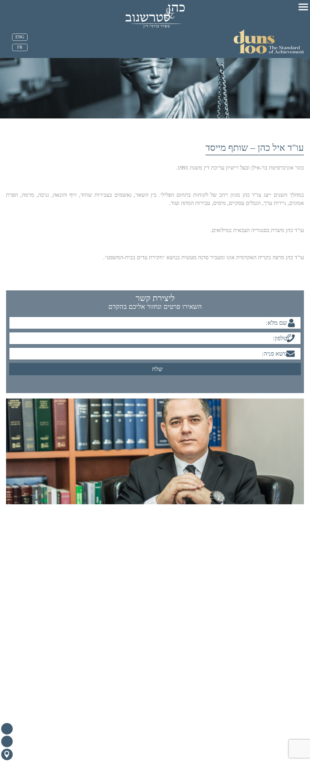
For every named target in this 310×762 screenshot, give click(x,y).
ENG (19, 37)
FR (19, 47)
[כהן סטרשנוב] (155, 16)
